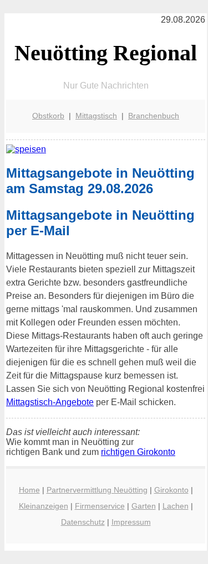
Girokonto (171, 489)
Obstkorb (48, 115)
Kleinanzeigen (43, 505)
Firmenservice (100, 505)
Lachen (176, 505)
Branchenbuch (153, 115)
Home (29, 489)
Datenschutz (83, 522)
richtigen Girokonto (138, 452)
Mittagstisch (96, 115)
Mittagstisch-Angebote (50, 402)
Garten (143, 505)
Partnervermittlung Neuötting (97, 489)
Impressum (131, 522)
